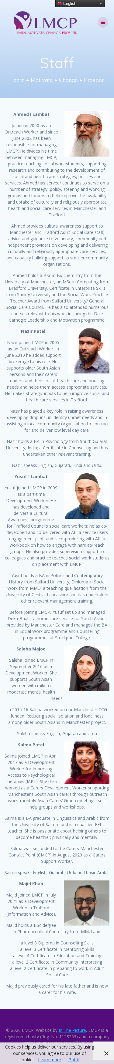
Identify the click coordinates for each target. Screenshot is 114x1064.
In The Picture (72, 1030)
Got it (73, 1059)
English (69, 3)
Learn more (49, 1059)
